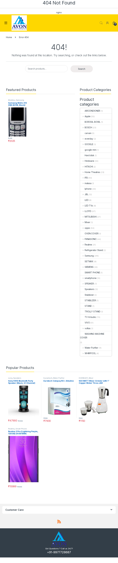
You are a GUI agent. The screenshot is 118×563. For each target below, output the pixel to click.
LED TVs (89, 205)
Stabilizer (89, 295)
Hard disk (89, 155)
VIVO (87, 322)
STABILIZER (90, 300)
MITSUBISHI (90, 216)
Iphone (88, 188)
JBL (86, 194)
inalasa (88, 183)
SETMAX (89, 261)
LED (86, 200)
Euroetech (47, 378)
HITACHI (89, 166)
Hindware (89, 161)
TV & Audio (90, 317)
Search (101, 23)
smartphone (90, 278)
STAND (88, 306)
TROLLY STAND (92, 311)
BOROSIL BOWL (92, 122)
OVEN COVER (91, 233)
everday (89, 138)
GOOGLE (89, 144)
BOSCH (88, 127)
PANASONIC (91, 239)
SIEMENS (89, 267)
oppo (87, 228)
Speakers (89, 289)
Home (9, 37)
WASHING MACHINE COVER (92, 336)
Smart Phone (21, 429)
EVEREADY (83, 378)
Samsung (20, 100)
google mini (90, 149)
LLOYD (88, 211)
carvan (88, 133)
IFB (86, 177)
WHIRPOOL (90, 353)
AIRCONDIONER (92, 110)
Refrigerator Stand (94, 250)
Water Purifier (91, 347)
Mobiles (11, 100)
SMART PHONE (92, 272)
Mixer (87, 222)
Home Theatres (92, 172)
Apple (87, 116)
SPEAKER (89, 283)
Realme (88, 244)
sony (10, 378)
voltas (87, 328)
